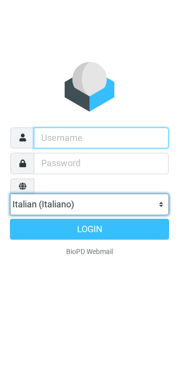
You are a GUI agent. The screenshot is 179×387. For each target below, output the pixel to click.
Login (89, 229)
